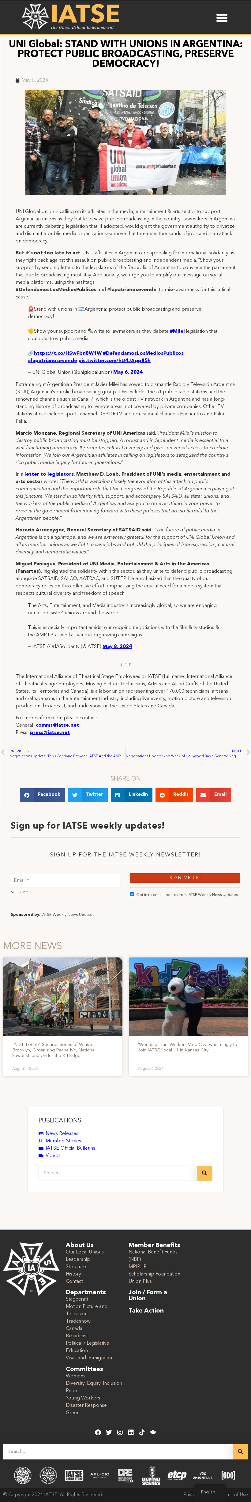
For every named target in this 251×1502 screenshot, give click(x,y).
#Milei (177, 331)
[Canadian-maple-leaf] (153, 1432)
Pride (71, 1390)
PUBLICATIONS (60, 1121)
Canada (74, 1328)
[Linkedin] (131, 1432)
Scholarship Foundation (154, 1274)
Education (77, 1350)
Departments (86, 1293)
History (73, 1274)
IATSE (85, 15)
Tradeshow (78, 1321)
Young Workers (83, 1398)
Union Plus (140, 1281)
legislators (60, 474)
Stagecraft (77, 1299)
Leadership (78, 1259)
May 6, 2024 (128, 372)
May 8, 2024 (117, 646)
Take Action (146, 1311)
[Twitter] (108, 1432)
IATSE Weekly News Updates (68, 915)
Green (73, 1412)
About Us (80, 1245)
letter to (35, 474)
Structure (76, 1266)
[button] (222, 18)
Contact (74, 1281)
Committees (84, 1369)
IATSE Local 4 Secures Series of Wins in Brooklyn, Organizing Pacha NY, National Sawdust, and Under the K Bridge (54, 1050)
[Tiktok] (142, 1432)
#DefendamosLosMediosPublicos (143, 353)
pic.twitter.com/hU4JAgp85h (114, 360)
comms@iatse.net (57, 725)
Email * (21, 876)
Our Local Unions (85, 1252)
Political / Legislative (87, 1343)
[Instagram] (120, 1432)
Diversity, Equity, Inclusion (94, 1383)
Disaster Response (86, 1405)
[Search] (204, 1173)
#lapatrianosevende (52, 360)
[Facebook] (97, 1432)
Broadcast (77, 1336)
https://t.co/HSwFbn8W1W (68, 353)
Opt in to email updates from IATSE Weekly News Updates (187, 895)
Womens (75, 1376)
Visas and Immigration (90, 1358)
